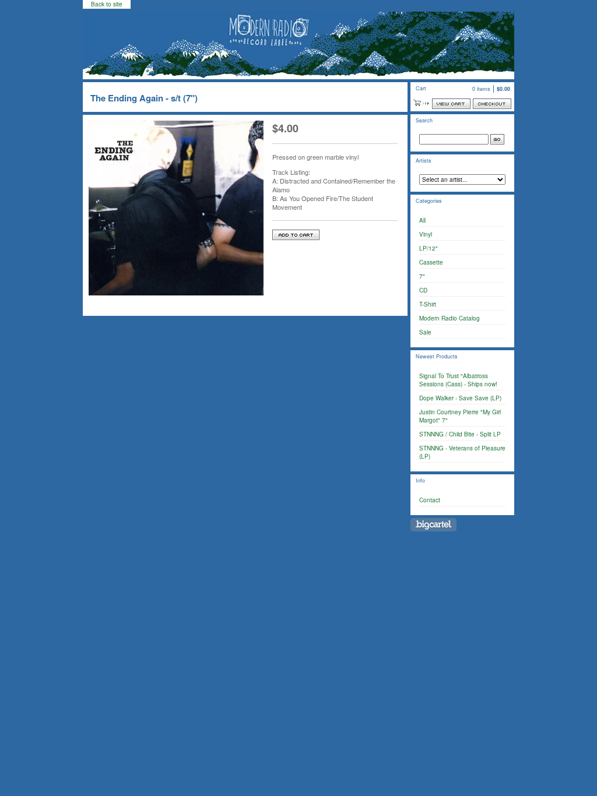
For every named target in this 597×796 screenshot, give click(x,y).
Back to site (106, 4)
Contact (429, 500)
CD (423, 290)
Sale (425, 332)
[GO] (497, 139)
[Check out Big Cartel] (433, 524)
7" (422, 276)
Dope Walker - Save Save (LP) (460, 398)
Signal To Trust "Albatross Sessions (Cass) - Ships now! (458, 380)
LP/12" (428, 248)
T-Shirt (427, 304)
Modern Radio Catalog (449, 318)
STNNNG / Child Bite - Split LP (460, 434)
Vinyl (425, 234)
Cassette (431, 262)
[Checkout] (492, 103)
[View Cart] (451, 103)
